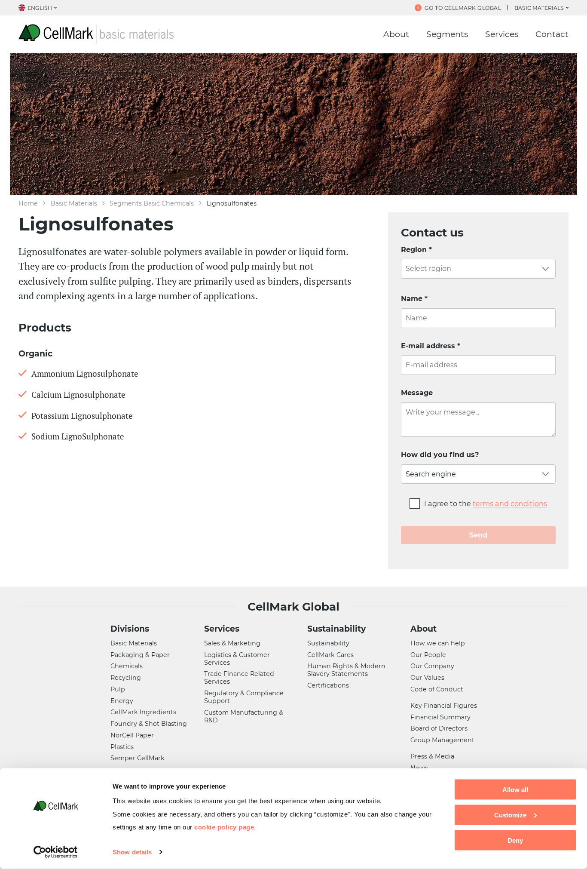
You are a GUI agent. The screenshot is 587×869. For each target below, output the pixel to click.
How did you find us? (440, 454)
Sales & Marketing (232, 643)
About (396, 34)
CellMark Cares (330, 655)
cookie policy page (224, 826)
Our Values (427, 678)
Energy (121, 701)
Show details (132, 852)
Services (501, 34)
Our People (428, 655)
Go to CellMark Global (463, 8)
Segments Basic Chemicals (152, 203)
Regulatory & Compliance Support (244, 697)
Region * (416, 249)
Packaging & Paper (140, 655)
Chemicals (126, 666)
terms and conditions (510, 503)
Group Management (442, 740)
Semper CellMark (137, 758)
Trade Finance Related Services (239, 677)
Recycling (125, 678)
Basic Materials (74, 203)
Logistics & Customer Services (237, 658)
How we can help (437, 643)
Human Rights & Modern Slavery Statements (346, 670)
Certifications (328, 685)
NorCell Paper (132, 735)
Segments (447, 34)
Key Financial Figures (443, 705)
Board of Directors (439, 728)
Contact (552, 34)
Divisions (129, 629)
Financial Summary (440, 717)
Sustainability (336, 629)
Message (417, 392)
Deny (515, 840)
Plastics (122, 747)
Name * (414, 298)
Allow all (515, 789)
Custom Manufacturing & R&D (243, 716)
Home (28, 203)
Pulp (117, 689)
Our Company (432, 666)
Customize (510, 814)
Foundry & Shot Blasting (148, 724)
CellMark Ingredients (143, 712)
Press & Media (432, 756)
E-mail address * (430, 345)
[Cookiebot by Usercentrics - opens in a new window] (55, 852)
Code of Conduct (436, 689)
